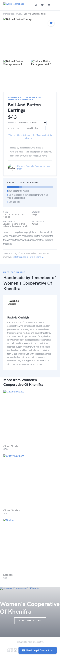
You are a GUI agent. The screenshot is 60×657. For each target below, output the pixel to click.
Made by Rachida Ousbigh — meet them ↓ (33, 167)
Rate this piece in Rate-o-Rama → (28, 257)
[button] (30, 38)
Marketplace (8, 14)
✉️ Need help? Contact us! (37, 650)
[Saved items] (42, 5)
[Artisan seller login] (36, 5)
